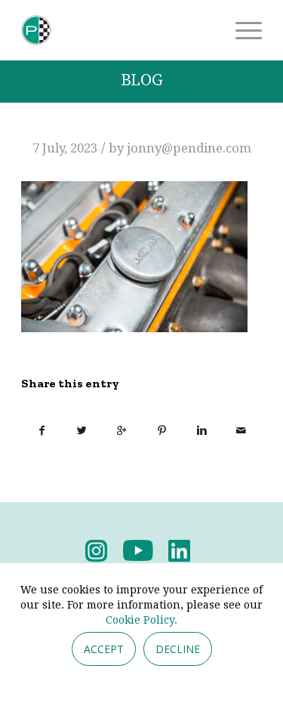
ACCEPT (104, 649)
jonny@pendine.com (189, 148)
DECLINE (177, 649)
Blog (142, 80)
